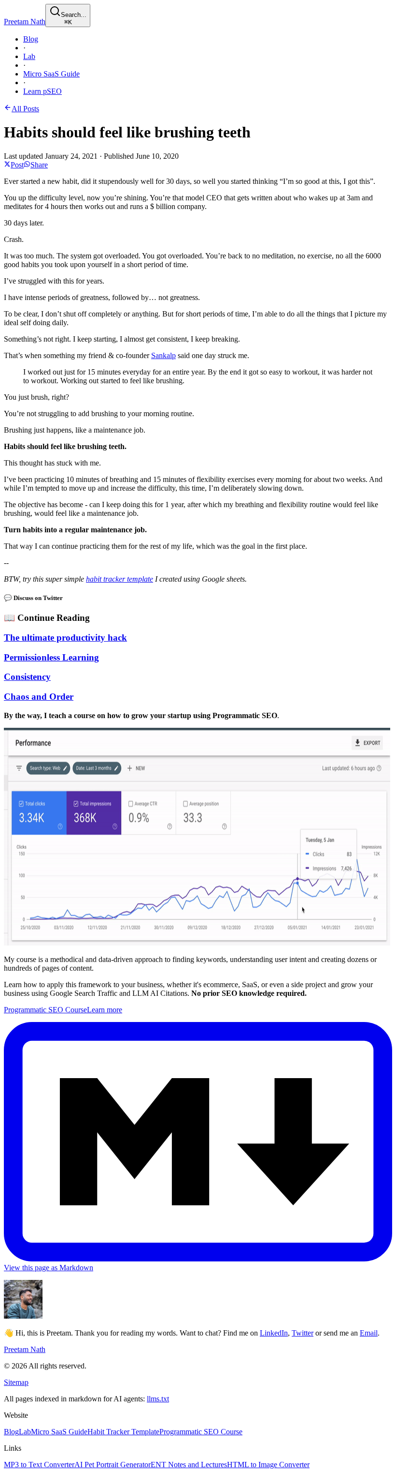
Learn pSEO (42, 91)
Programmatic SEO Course (200, 1432)
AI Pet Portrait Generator (112, 1464)
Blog (30, 39)
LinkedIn (274, 1333)
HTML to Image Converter (268, 1464)
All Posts (25, 109)
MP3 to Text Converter (39, 1464)
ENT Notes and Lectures (189, 1464)
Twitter (302, 1333)
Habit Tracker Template (123, 1432)
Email (369, 1333)
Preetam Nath (24, 21)
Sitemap (16, 1382)
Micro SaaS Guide (51, 74)
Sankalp (163, 355)
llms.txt (158, 1399)
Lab (29, 56)
